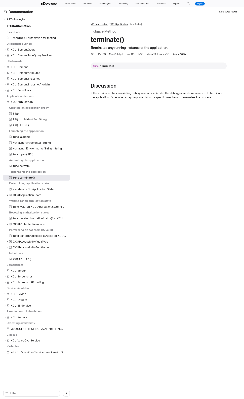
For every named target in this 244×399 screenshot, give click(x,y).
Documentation (21, 12)
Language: (225, 11)
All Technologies (16, 19)
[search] (31, 393)
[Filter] (33, 393)
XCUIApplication (119, 24)
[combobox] (33, 393)
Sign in (200, 3)
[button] (188, 3)
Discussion (104, 86)
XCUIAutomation (99, 24)
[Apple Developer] (49, 3)
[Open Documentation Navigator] (5, 11)
